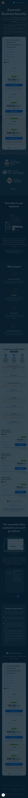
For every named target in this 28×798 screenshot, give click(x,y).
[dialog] (14, 399)
